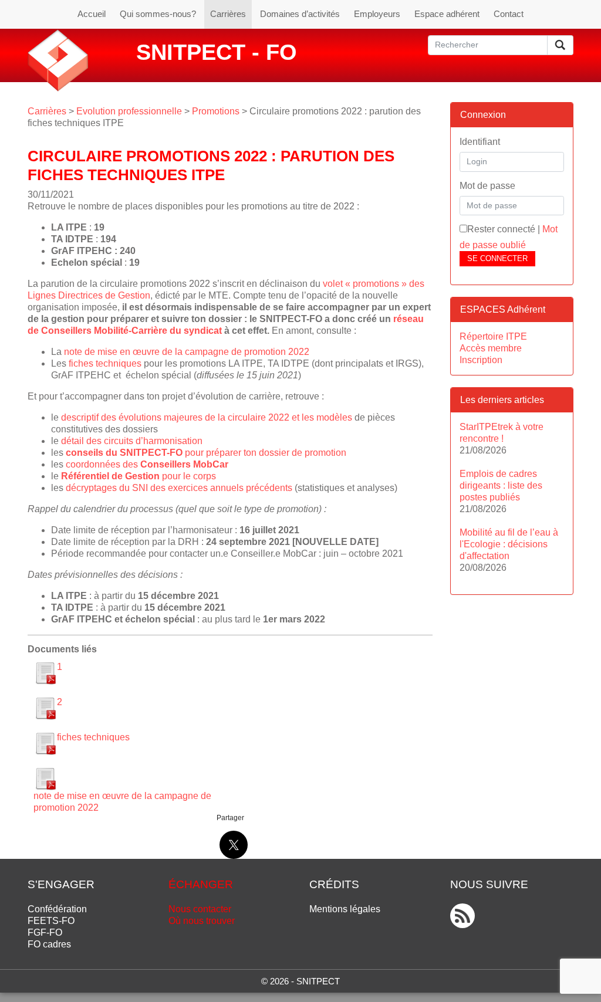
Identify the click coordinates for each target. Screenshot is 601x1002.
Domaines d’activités (300, 14)
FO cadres (49, 944)
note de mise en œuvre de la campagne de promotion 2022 (186, 352)
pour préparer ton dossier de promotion (206, 453)
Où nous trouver (201, 921)
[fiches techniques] (45, 743)
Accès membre (491, 348)
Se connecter (497, 258)
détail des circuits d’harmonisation (131, 441)
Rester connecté (501, 229)
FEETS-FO (51, 921)
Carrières (228, 14)
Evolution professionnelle (129, 111)
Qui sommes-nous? (158, 14)
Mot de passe (487, 186)
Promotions (215, 111)
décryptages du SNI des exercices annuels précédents (179, 488)
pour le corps (138, 476)
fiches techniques (105, 363)
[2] (45, 708)
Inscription (481, 360)
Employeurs (377, 14)
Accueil (91, 14)
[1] (45, 673)
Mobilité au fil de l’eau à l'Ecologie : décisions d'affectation (509, 544)
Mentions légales (344, 909)
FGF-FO (45, 932)
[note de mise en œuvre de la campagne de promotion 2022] (45, 778)
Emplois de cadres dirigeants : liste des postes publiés (501, 485)
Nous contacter (199, 909)
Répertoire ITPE (493, 336)
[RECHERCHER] (560, 45)
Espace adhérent (447, 14)
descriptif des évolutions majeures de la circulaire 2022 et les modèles (206, 417)
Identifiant (480, 142)
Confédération (57, 909)
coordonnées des (147, 464)
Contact (509, 14)
